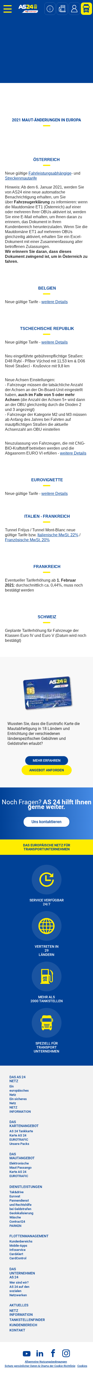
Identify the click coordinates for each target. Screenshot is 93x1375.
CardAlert (16, 1254)
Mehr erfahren (47, 760)
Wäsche (15, 1217)
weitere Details (54, 302)
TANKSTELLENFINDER (27, 1320)
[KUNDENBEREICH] (84, 8)
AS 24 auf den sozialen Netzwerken (19, 1291)
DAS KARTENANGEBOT (21, 1124)
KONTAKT (17, 1330)
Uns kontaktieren (46, 821)
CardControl (17, 1258)
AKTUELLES (18, 1305)
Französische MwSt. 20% (27, 540)
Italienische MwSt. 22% (57, 535)
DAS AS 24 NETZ (17, 1079)
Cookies (82, 1366)
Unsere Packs (19, 1144)
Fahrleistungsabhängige (50, 173)
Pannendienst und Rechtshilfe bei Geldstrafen (20, 1205)
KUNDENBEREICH (23, 1325)
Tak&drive (16, 1192)
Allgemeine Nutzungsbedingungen (46, 1361)
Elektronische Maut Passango (20, 1165)
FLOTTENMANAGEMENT (21, 1236)
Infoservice (17, 1250)
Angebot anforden (46, 770)
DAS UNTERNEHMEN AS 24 (21, 1273)
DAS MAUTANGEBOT (21, 1156)
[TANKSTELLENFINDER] (62, 9)
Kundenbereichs (20, 1241)
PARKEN (15, 1226)
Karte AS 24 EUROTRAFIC (18, 1137)
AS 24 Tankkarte (21, 1131)
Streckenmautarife (21, 178)
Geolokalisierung (21, 1213)
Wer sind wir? (19, 1282)
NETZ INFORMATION (20, 1109)
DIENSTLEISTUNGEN (21, 1187)
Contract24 (17, 1221)
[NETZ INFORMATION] (50, 9)
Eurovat (14, 1196)
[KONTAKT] (74, 9)
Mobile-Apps (18, 1245)
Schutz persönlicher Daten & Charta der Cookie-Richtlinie (40, 1366)
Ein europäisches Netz (19, 1090)
